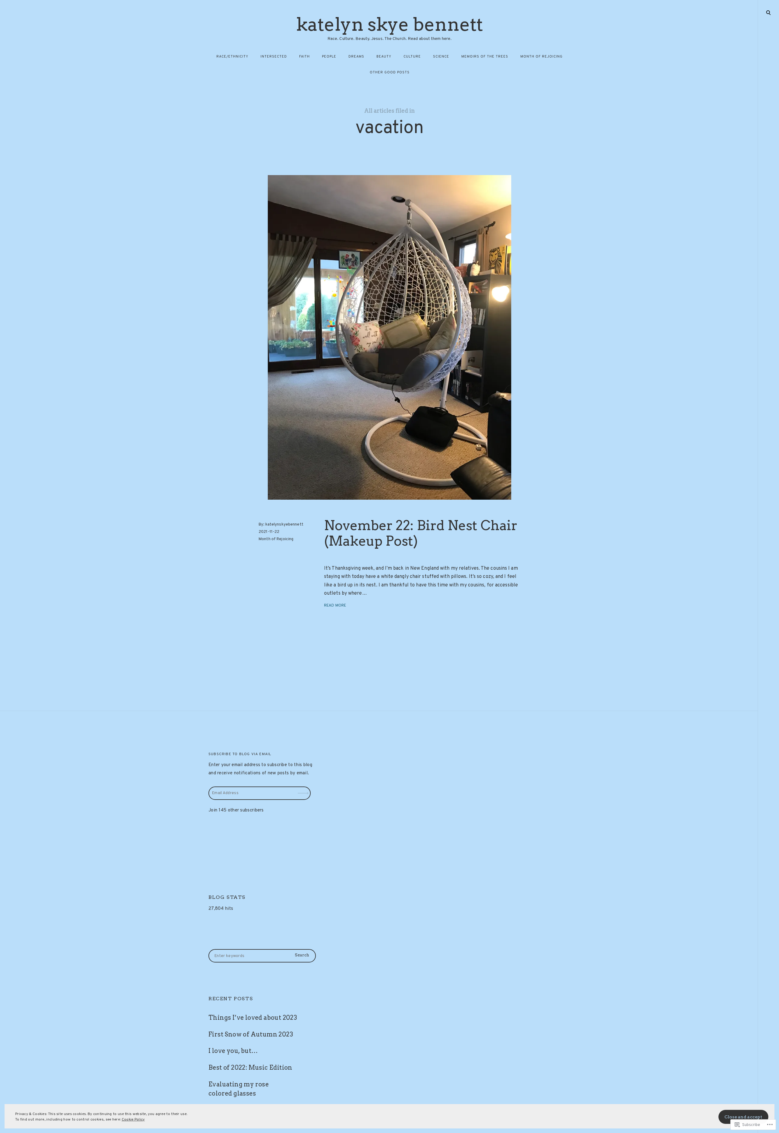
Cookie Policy (133, 1119)
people (329, 57)
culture (412, 57)
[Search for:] (262, 956)
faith (304, 57)
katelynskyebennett (284, 524)
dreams (356, 57)
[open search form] (768, 12)
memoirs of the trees (484, 57)
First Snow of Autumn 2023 (250, 1034)
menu (769, 12)
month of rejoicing (541, 57)
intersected (273, 57)
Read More (335, 605)
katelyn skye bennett (389, 24)
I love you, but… (233, 1050)
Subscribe (304, 789)
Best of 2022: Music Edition (250, 1067)
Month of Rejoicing (276, 539)
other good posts (390, 72)
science (441, 57)
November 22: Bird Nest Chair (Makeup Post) (420, 533)
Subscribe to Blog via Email (239, 754)
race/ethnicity (232, 57)
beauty (383, 57)
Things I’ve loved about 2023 (252, 1017)
